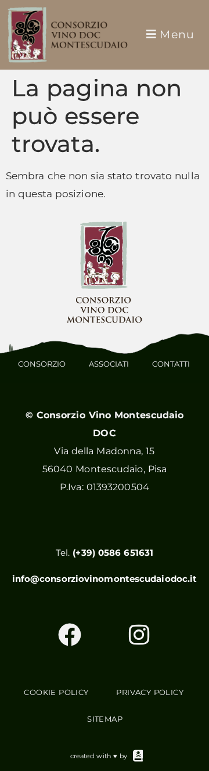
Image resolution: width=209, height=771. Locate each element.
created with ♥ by (99, 756)
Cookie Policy (56, 692)
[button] (169, 34)
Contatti (171, 363)
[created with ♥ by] (138, 756)
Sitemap (104, 718)
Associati (109, 363)
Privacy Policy (149, 692)
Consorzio (42, 363)
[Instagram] (139, 634)
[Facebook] (69, 634)
